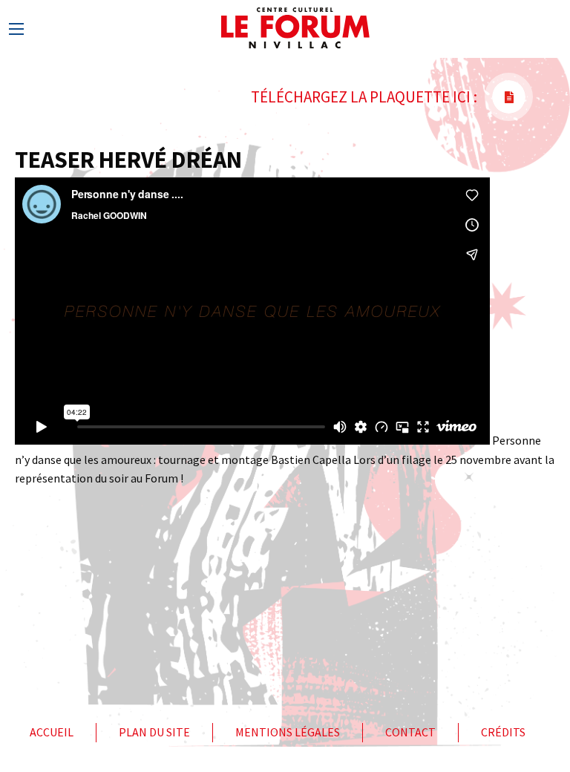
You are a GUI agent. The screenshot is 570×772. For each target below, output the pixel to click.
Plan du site (154, 731)
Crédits (503, 731)
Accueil (51, 731)
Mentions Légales (287, 731)
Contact (410, 731)
